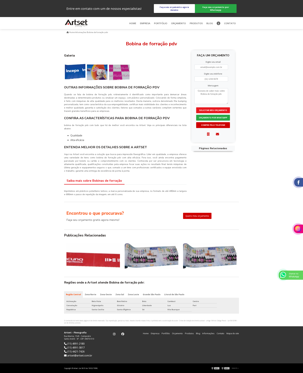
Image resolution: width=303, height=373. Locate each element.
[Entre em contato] (217, 134)
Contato (230, 23)
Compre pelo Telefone (213, 125)
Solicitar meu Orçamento (213, 110)
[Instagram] (114, 334)
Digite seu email (213, 61)
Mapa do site (232, 333)
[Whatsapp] (208, 134)
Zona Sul (120, 294)
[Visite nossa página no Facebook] (123, 334)
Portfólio (160, 23)
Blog (209, 23)
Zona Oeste (106, 294)
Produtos (196, 23)
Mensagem (213, 85)
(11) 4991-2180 (76, 343)
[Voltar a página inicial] (76, 22)
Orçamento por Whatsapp (213, 117)
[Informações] (218, 23)
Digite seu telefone (213, 73)
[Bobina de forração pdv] (75, 70)
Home (132, 23)
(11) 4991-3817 (76, 347)
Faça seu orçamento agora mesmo (174, 8)
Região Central (73, 294)
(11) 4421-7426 (76, 351)
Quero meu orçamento (197, 215)
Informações (208, 333)
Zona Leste (133, 294)
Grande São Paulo (151, 294)
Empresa (145, 23)
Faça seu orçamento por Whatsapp (215, 8)
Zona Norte (90, 294)
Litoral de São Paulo (174, 294)
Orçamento (178, 23)
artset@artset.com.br (79, 355)
